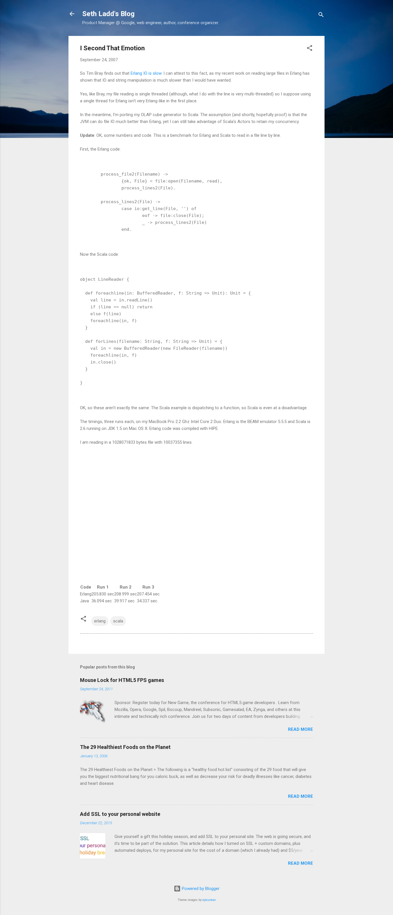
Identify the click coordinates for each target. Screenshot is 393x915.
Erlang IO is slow (146, 73)
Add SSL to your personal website (120, 814)
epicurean (209, 900)
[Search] (321, 15)
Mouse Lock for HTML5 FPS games (122, 680)
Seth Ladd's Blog (108, 14)
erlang (100, 621)
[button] (309, 49)
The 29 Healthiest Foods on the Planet (125, 747)
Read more (300, 729)
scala (118, 621)
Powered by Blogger (200, 888)
